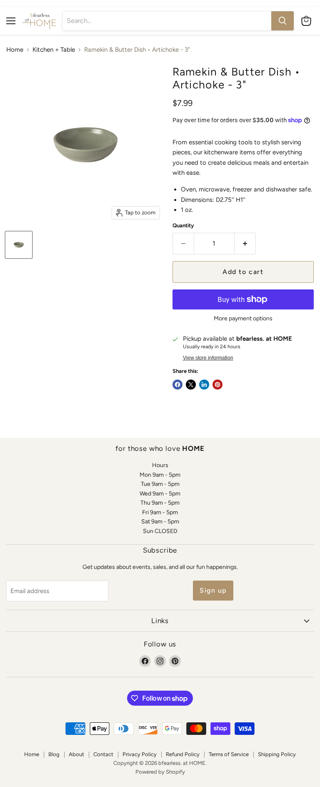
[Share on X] (191, 385)
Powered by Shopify (160, 772)
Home (14, 49)
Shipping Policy (277, 754)
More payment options (243, 318)
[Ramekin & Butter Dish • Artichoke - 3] (18, 244)
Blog (54, 754)
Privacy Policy (139, 754)
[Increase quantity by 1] (245, 243)
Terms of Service (229, 754)
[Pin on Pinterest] (217, 385)
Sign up (213, 590)
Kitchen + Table (53, 49)
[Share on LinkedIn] (204, 385)
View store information (208, 358)
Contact (103, 754)
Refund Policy (183, 754)
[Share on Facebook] (177, 385)
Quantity (183, 225)
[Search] (282, 20)
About (76, 754)
